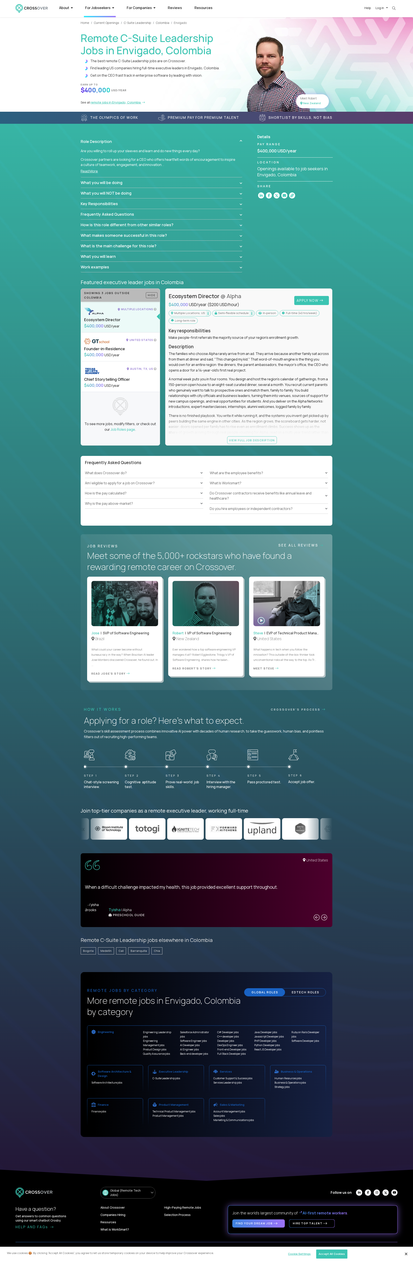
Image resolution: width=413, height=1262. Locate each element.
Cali (121, 951)
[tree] (144, 488)
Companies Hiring (112, 1215)
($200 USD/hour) (223, 304)
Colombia (162, 23)
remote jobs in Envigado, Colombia (116, 102)
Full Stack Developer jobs (231, 1054)
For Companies (140, 7)
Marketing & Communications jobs (233, 1120)
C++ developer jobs (228, 1036)
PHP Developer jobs (265, 1041)
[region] (206, 1254)
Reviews (175, 7)
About (64, 7)
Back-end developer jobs (194, 1054)
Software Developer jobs (305, 1041)
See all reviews (299, 545)
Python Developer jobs (267, 1045)
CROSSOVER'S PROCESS (296, 709)
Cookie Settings (299, 1254)
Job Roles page (123, 429)
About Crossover (112, 1207)
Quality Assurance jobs (156, 1054)
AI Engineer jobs (189, 1049)
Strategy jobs (282, 1087)
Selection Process (177, 1215)
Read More (89, 171)
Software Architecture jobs (106, 1082)
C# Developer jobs (228, 1032)
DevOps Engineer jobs (230, 1045)
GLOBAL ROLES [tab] (264, 992)
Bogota (88, 951)
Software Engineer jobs (193, 1041)
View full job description (252, 440)
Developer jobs (225, 1041)
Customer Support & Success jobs (232, 1078)
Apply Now (308, 300)
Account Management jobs (229, 1111)
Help (367, 8)
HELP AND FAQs (32, 1227)
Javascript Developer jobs (269, 1036)
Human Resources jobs (288, 1078)
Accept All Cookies (332, 1254)
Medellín (106, 951)
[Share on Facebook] (269, 195)
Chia (157, 951)
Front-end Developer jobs (231, 1049)
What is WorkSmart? (114, 1229)
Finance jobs (98, 1111)
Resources (203, 7)
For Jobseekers (98, 7)
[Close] (406, 1254)
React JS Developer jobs (267, 1049)
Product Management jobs (168, 1116)
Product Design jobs (154, 1049)
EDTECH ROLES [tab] (305, 992)
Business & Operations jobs (290, 1082)
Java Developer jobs (265, 1032)
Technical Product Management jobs (174, 1111)
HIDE (152, 295)
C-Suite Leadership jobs (166, 1078)
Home (85, 23)
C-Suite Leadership (137, 23)
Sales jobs (219, 1116)
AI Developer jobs (190, 1045)
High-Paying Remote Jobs (182, 1207)
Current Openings (106, 23)
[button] (161, 141)
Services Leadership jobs (227, 1082)
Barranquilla (139, 951)
